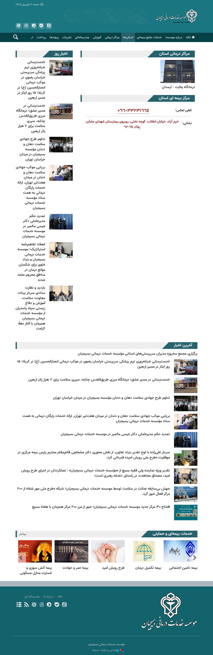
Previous (195, 558)
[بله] (57, 605)
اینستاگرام (26, 26)
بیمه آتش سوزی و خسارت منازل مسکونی (36, 570)
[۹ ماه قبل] (185, 476)
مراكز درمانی (112, 37)
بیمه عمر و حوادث (75, 568)
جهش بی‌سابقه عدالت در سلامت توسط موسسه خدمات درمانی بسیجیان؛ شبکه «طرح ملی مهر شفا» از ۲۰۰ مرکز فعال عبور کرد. (93, 491)
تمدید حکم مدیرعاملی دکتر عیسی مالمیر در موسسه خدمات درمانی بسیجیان (33, 226)
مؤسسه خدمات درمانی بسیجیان (176, 16)
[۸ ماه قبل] (185, 458)
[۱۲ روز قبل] (185, 367)
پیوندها (54, 37)
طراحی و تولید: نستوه (104, 650)
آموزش (97, 37)
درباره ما (49, 596)
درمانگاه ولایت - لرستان (178, 87)
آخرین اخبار (183, 345)
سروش (34, 26)
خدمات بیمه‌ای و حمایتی (172, 534)
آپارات (19, 26)
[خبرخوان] (26, 605)
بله (41, 26)
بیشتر (22, 534)
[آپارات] (34, 605)
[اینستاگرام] (41, 605)
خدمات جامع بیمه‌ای (149, 37)
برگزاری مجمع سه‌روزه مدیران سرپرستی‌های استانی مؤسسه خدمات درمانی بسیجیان (137, 354)
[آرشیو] (19, 605)
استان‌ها (128, 37)
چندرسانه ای (32, 596)
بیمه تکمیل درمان (148, 568)
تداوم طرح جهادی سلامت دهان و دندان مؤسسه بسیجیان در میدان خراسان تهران (32, 149)
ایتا (49, 26)
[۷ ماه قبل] (185, 440)
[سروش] (49, 605)
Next (21, 558)
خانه (188, 37)
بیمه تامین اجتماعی (183, 568)
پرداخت (41, 37)
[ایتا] (64, 605)
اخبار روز (61, 54)
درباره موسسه (173, 37)
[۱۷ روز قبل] (185, 421)
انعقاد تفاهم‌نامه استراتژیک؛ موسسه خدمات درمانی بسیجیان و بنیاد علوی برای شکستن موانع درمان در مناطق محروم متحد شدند (31, 262)
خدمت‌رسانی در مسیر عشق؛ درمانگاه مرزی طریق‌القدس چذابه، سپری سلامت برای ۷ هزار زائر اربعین (30, 118)
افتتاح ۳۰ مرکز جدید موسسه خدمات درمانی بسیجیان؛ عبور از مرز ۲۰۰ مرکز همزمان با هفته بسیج (101, 507)
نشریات (66, 37)
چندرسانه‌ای (82, 37)
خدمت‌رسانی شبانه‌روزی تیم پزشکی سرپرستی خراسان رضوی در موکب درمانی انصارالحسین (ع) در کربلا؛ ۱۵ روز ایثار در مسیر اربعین (31, 80)
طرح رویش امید (113, 568)
